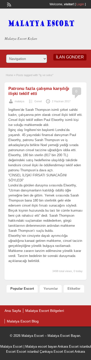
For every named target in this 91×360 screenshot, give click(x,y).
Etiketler (73, 288)
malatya (19, 101)
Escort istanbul (28, 351)
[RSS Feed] (9, 4)
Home (9, 75)
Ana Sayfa (13, 311)
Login (80, 4)
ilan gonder (70, 57)
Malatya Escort (11, 346)
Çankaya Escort (51, 351)
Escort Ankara (74, 351)
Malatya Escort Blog (23, 321)
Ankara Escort (68, 346)
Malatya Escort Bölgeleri (44, 311)
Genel (38, 101)
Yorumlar (50, 288)
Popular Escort (22, 288)
